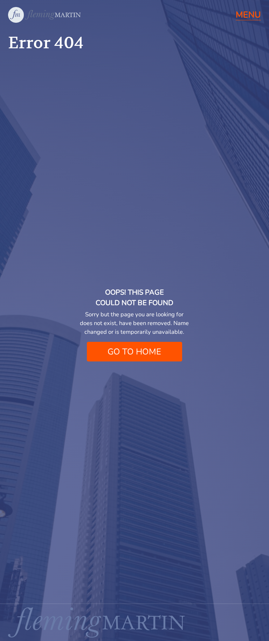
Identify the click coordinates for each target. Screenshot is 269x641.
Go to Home (134, 351)
